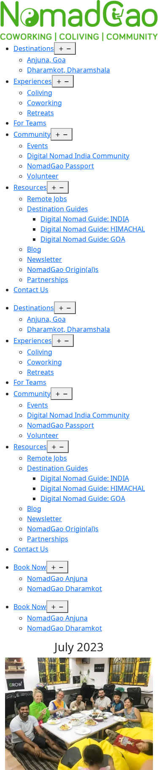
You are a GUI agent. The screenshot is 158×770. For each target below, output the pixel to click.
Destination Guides (57, 208)
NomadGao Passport (60, 166)
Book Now (29, 567)
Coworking (44, 102)
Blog (34, 249)
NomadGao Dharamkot (64, 588)
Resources (30, 187)
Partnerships (47, 279)
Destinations (33, 48)
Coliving (39, 92)
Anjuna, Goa (46, 59)
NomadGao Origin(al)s (63, 269)
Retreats (40, 112)
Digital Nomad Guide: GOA (82, 239)
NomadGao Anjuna (57, 578)
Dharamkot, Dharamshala (68, 70)
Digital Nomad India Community (78, 155)
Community (32, 134)
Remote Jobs (47, 198)
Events (37, 145)
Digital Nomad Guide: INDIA (84, 219)
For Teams (29, 123)
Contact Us (30, 289)
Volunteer (43, 176)
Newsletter (44, 259)
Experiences (32, 81)
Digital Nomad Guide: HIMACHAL (92, 229)
